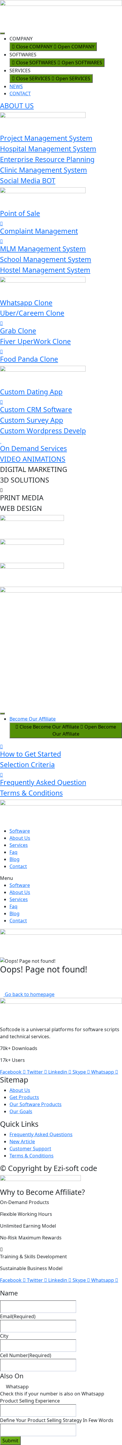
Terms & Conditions (31, 793)
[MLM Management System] (1, 241)
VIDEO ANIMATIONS (32, 459)
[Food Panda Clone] (1, 351)
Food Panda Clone (29, 359)
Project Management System (46, 138)
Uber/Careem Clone (32, 313)
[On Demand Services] (0, 441)
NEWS (16, 86)
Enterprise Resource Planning (47, 159)
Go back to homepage (29, 994)
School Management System (45, 259)
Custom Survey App (31, 420)
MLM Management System (43, 248)
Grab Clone (18, 330)
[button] (61, 878)
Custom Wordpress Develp (43, 430)
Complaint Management (39, 231)
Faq (13, 852)
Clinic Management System (43, 170)
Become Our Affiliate (32, 719)
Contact (18, 866)
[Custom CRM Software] (1, 402)
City (4, 1336)
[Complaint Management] (1, 223)
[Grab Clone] (1, 323)
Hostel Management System (45, 270)
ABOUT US (17, 105)
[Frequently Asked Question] (1, 775)
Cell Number (25, 1355)
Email (18, 1316)
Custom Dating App (31, 391)
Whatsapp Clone (26, 302)
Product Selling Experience (30, 1401)
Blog (14, 859)
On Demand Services (33, 448)
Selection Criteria (27, 764)
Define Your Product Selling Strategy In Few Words (56, 1420)
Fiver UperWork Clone (35, 341)
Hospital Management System (48, 148)
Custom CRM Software (36, 409)
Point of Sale (20, 213)
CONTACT (20, 93)
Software (19, 831)
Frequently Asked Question (43, 782)
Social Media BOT (27, 180)
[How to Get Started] (1, 746)
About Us (19, 838)
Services (18, 845)
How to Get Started (30, 754)
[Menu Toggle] (2, 33)
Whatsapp (17, 1386)
